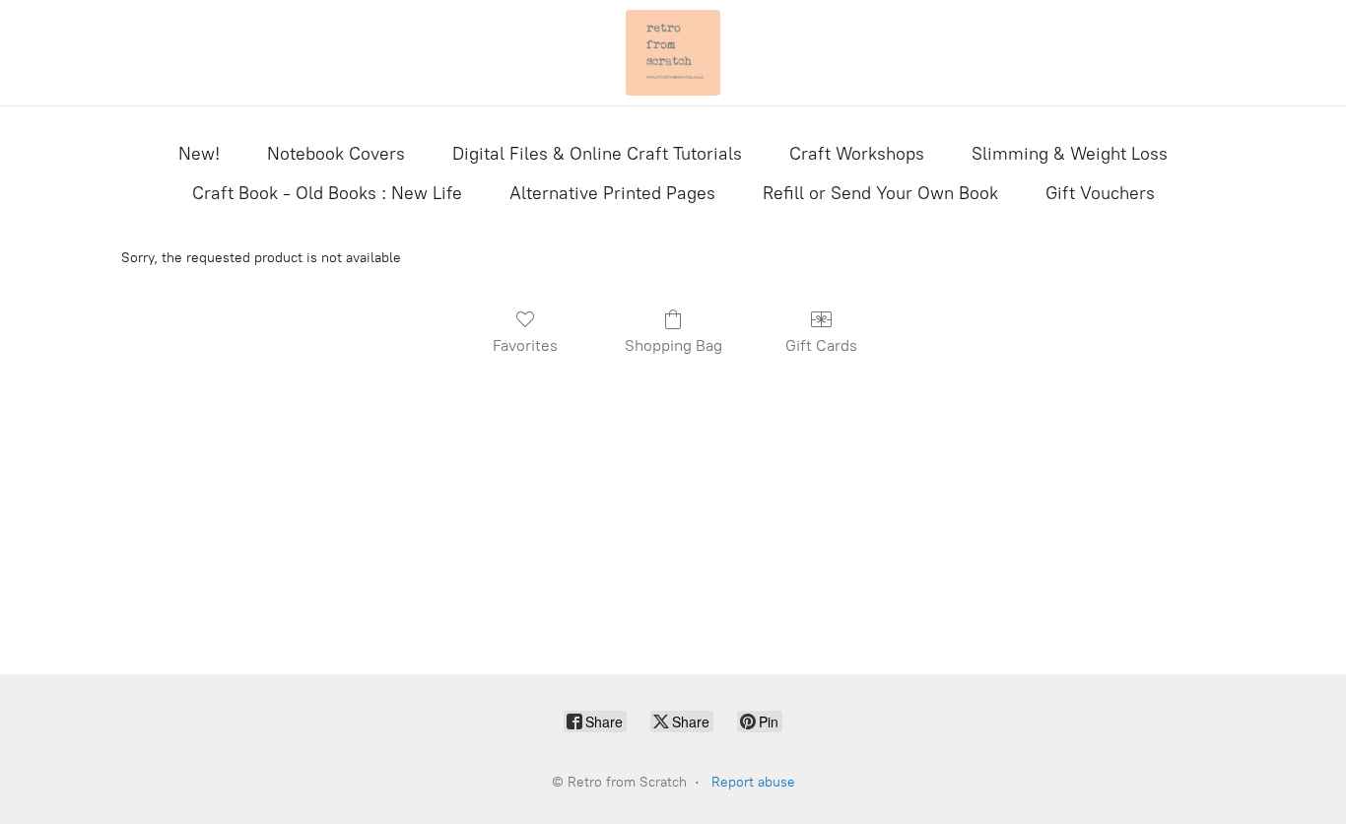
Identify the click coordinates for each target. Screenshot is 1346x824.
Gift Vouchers (1100, 193)
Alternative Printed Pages (612, 193)
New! (199, 154)
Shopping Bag (673, 345)
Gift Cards (821, 345)
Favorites (525, 345)
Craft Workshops (856, 154)
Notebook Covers (336, 154)
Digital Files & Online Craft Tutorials (597, 154)
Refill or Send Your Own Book (880, 193)
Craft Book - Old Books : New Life (327, 193)
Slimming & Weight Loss (1070, 154)
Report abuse (753, 782)
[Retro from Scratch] (673, 53)
